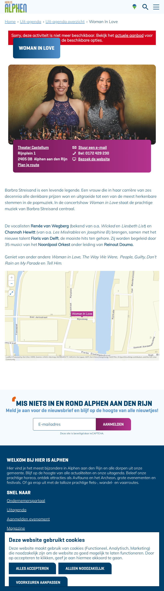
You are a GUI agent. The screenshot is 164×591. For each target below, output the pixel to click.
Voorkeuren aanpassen (38, 582)
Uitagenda (16, 509)
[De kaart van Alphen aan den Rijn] (134, 7)
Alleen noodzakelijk (85, 568)
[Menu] (156, 7)
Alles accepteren (32, 568)
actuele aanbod (129, 35)
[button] (82, 315)
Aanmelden (113, 424)
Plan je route (28, 164)
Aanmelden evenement (28, 518)
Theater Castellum (33, 147)
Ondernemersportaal (26, 500)
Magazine (16, 528)
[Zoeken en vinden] (145, 7)
